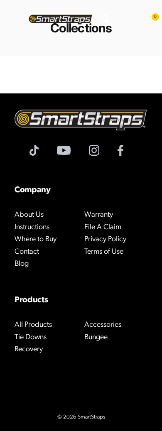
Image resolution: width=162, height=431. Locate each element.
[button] (11, 19)
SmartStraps (91, 417)
